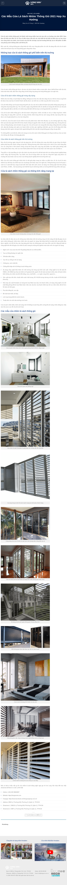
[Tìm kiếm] (64, 3)
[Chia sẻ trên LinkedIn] (38, 815)
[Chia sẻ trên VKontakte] (35, 815)
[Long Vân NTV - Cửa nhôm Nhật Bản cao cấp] (33, 3)
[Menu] (2, 3)
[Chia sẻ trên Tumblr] (41, 815)
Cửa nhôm (36, 13)
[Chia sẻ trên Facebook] (26, 815)
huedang (42, 23)
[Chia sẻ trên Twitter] (29, 815)
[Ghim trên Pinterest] (32, 815)
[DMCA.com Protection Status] (55, 877)
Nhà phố (30, 13)
